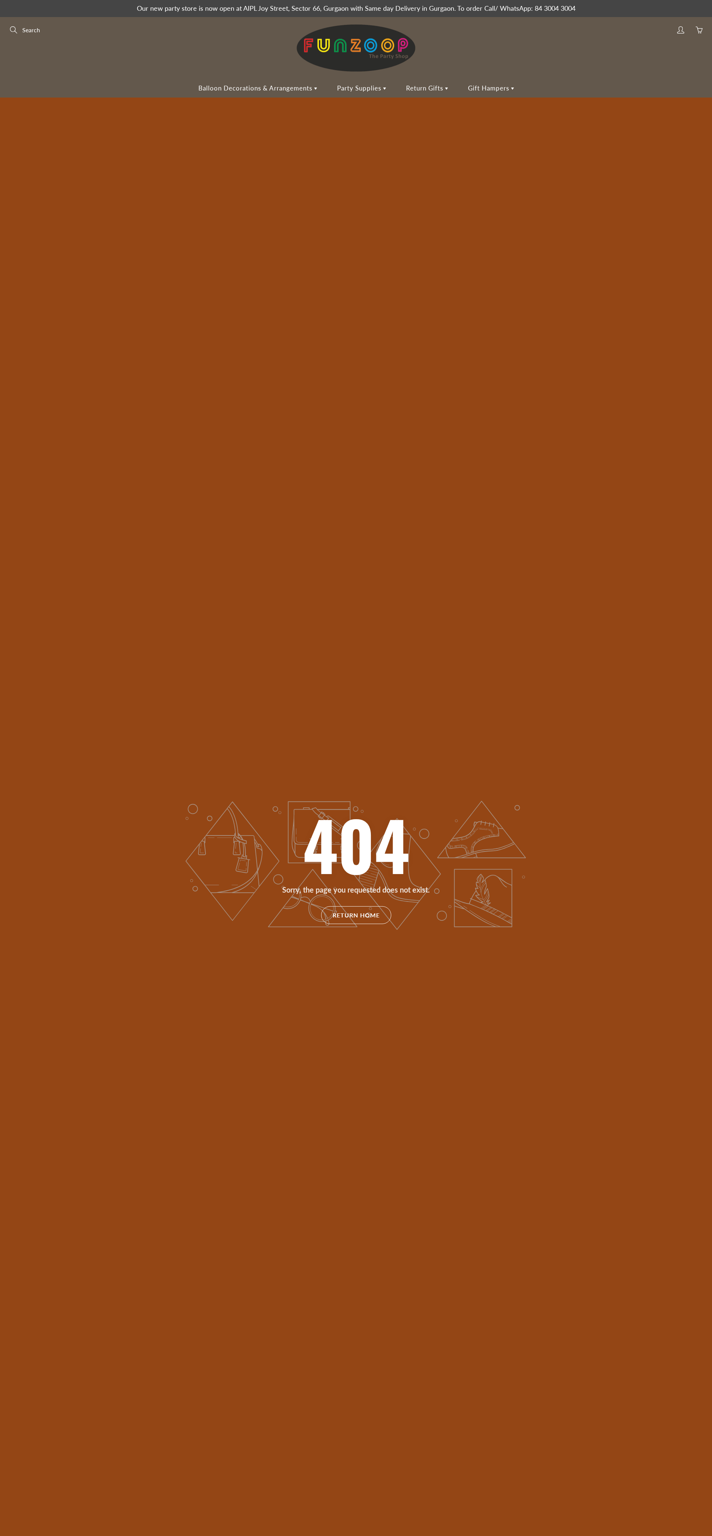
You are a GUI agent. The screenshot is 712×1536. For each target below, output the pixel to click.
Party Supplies (360, 88)
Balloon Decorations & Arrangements (256, 88)
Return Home (356, 914)
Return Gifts (425, 88)
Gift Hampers (489, 88)
